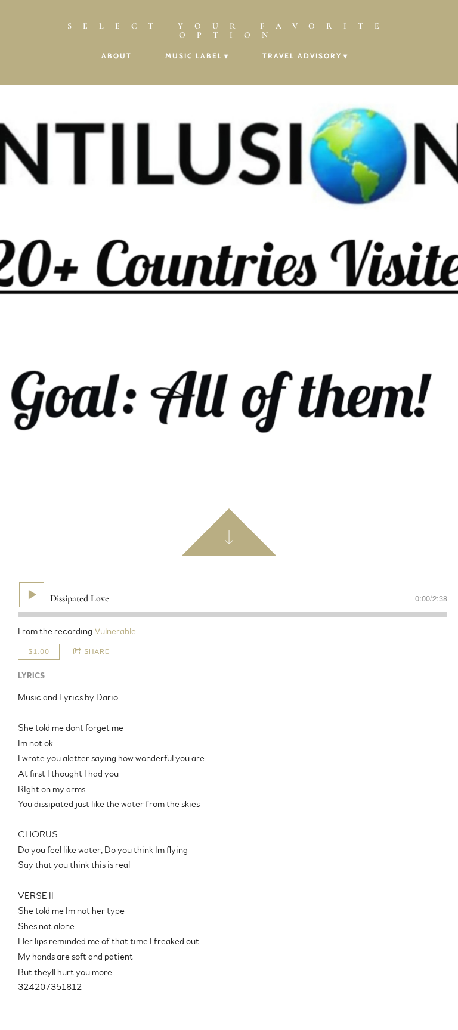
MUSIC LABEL (193, 55)
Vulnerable (115, 631)
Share (97, 651)
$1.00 (38, 651)
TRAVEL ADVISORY (302, 55)
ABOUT (116, 55)
